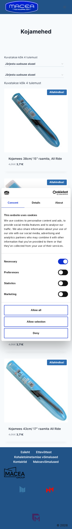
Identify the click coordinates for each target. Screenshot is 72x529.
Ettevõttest (44, 452)
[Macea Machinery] (49, 489)
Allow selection (36, 321)
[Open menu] (64, 7)
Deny (36, 333)
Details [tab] (36, 202)
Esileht (25, 452)
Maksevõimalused (46, 462)
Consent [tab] (13, 202)
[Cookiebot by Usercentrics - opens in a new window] (52, 193)
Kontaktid (20, 462)
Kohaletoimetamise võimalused (36, 457)
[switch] (63, 272)
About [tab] (59, 202)
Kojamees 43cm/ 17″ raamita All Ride (35, 429)
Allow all (36, 310)
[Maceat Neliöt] (35, 517)
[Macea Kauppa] (22, 489)
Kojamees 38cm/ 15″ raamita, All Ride (35, 158)
